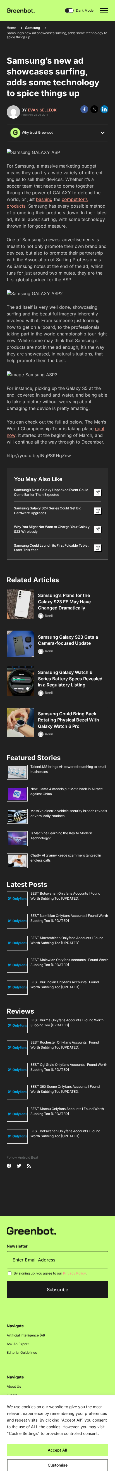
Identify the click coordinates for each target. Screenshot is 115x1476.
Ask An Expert (18, 1344)
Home (11, 28)
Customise (58, 1465)
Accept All (57, 1450)
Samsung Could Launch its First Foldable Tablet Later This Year (51, 547)
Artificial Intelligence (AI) (26, 1335)
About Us (14, 1387)
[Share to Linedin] (104, 109)
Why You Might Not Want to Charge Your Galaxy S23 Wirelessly (52, 529)
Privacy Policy (74, 1273)
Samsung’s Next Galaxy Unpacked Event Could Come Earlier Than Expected (51, 492)
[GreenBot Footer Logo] (31, 1231)
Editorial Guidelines (22, 1353)
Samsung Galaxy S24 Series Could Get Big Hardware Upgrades (47, 510)
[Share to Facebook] (84, 109)
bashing (44, 199)
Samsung (32, 28)
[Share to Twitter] (94, 109)
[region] (57, 1435)
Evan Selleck (42, 110)
